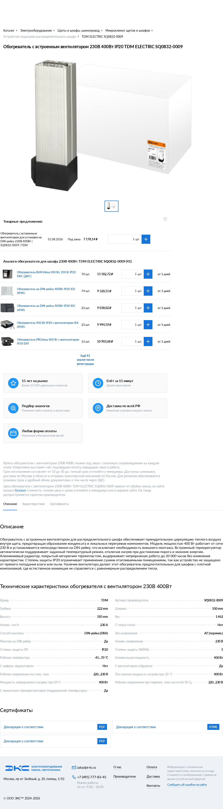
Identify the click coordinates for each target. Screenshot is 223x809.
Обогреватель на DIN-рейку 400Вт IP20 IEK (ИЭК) (46, 291)
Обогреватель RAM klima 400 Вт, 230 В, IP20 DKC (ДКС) (46, 274)
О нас (117, 767)
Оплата (152, 767)
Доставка (153, 776)
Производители (124, 776)
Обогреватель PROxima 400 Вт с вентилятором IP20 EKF (48, 341)
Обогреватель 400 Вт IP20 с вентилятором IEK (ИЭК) (48, 324)
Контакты (153, 785)
